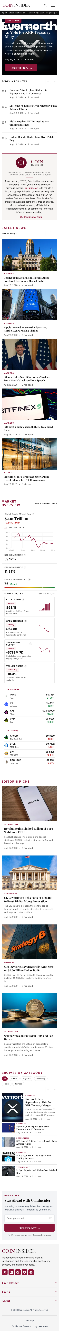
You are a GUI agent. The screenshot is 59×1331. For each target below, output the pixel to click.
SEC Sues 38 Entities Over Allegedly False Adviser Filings (36, 1142)
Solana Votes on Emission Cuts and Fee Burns (28, 1037)
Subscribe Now (29, 1227)
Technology (40, 1079)
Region (6, 1084)
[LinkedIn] (11, 1272)
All (5, 1079)
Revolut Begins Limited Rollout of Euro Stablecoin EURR (28, 830)
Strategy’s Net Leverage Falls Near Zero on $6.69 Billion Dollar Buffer (28, 968)
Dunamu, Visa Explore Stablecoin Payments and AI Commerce (28, 91)
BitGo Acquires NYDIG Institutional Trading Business (33, 1157)
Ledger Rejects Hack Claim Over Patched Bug (36, 1171)
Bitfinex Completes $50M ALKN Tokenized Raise (28, 428)
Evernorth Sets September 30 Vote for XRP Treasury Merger (28, 32)
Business (18, 1084)
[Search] (45, 5)
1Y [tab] (20, 527)
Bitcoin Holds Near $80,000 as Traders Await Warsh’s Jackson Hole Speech (26, 378)
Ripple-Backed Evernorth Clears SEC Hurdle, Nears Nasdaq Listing (25, 329)
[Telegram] (31, 1272)
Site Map (29, 1320)
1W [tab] (10, 527)
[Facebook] (18, 1272)
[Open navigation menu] (53, 5)
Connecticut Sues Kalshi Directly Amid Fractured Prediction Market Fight (26, 279)
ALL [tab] (25, 527)
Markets (14, 1079)
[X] (5, 1272)
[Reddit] (24, 1272)
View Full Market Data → (45, 503)
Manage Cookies (22, 1326)
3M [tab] (15, 527)
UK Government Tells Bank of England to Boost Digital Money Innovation (28, 899)
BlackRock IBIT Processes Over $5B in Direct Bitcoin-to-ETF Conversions (26, 478)
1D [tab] (5, 527)
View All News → (10, 233)
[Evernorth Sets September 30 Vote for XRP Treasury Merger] (29, 47)
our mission (31, 188)
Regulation (27, 1079)
